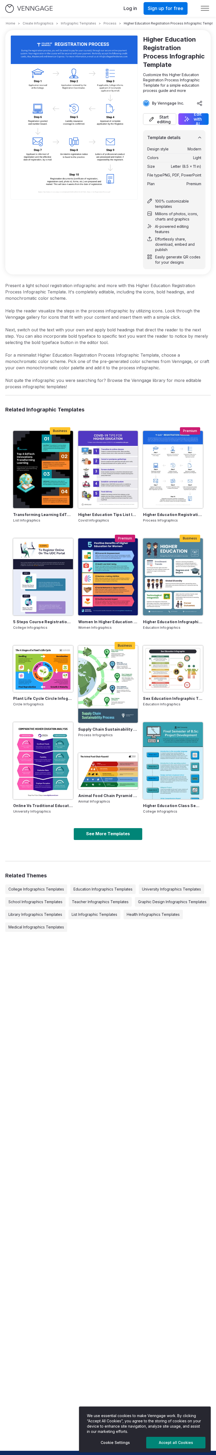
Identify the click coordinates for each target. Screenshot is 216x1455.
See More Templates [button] (108, 833)
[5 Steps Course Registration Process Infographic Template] (43, 576)
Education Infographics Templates (102, 889)
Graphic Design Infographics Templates (172, 901)
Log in (130, 8)
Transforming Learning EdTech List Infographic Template (43, 514)
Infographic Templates (78, 23)
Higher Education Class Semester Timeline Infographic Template (173, 805)
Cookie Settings (115, 1442)
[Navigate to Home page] (29, 8)
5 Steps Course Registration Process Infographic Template (43, 622)
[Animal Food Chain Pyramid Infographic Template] (108, 771)
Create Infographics (38, 23)
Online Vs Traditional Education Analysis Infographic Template (43, 805)
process (110, 23)
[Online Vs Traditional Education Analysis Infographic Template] (43, 760)
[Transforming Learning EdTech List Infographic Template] (43, 469)
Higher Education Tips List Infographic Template (108, 514)
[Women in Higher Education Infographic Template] (108, 576)
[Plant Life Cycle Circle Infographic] (43, 669)
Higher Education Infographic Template (173, 622)
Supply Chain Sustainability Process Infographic (108, 729)
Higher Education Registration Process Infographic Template (173, 514)
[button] (159, 119)
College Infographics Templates (36, 889)
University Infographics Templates (171, 889)
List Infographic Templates (94, 914)
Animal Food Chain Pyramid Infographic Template (108, 795)
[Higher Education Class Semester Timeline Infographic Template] (173, 760)
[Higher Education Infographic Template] (173, 576)
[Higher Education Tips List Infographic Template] (108, 469)
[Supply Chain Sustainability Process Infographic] (108, 684)
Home (10, 23)
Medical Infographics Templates (36, 927)
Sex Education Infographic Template (173, 698)
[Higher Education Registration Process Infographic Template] (173, 469)
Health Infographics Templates (153, 914)
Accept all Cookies (176, 1442)
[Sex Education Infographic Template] (173, 669)
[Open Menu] (205, 8)
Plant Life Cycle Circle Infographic (43, 698)
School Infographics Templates (35, 901)
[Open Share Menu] (199, 103)
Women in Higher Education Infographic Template (108, 622)
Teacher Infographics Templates (100, 901)
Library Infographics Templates (35, 914)
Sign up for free (165, 8)
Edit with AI (198, 119)
